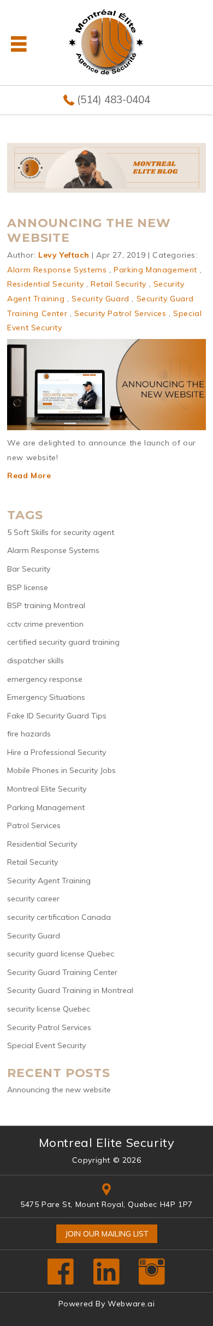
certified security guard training (63, 642)
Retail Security (118, 284)
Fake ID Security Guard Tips (56, 716)
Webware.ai (131, 1304)
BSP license (27, 587)
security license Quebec (48, 1009)
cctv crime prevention (45, 624)
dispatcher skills (35, 660)
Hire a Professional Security (56, 752)
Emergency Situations (46, 697)
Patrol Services (34, 825)
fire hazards (29, 734)
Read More (29, 475)
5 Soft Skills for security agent (60, 532)
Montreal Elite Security (46, 789)
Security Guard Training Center (62, 972)
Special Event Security (46, 1045)
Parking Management (155, 270)
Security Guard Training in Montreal (70, 990)
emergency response (44, 679)
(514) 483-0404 (113, 99)
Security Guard (100, 299)
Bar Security (28, 569)
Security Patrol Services (120, 313)
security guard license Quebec (60, 954)
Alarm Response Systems (56, 270)
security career (33, 898)
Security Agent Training (49, 880)
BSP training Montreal (46, 605)
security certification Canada (59, 917)
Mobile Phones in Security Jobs (61, 770)
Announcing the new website (88, 230)
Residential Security (45, 284)
